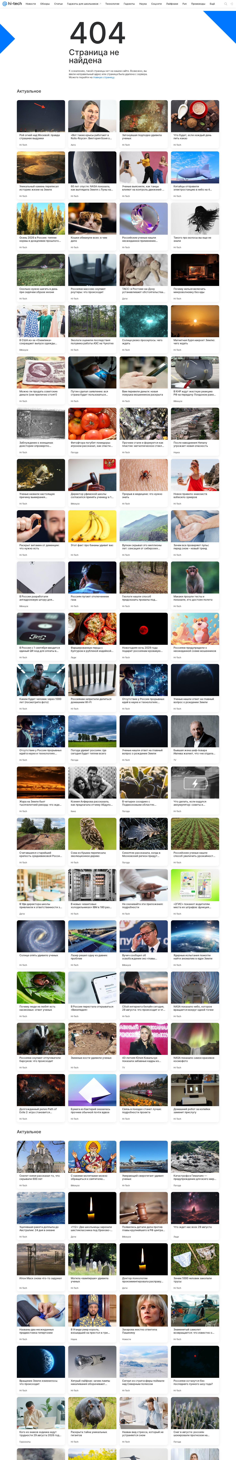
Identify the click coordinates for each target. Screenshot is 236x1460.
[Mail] (5, 4)
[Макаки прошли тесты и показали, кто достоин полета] (195, 585)
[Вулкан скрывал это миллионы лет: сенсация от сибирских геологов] (144, 534)
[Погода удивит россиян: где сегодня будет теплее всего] (92, 739)
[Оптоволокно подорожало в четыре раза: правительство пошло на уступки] (195, 1303)
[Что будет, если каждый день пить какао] (195, 124)
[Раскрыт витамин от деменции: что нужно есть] (41, 534)
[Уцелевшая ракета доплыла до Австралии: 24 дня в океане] (41, 1421)
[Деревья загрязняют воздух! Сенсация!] (92, 1252)
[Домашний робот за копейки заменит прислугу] (195, 1098)
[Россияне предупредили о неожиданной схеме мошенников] (195, 637)
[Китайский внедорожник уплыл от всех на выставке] (144, 1201)
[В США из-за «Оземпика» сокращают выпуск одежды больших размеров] (41, 329)
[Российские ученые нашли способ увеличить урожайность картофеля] (195, 842)
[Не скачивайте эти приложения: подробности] (144, 893)
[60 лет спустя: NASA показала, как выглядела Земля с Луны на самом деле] (92, 175)
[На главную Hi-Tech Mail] (14, 4)
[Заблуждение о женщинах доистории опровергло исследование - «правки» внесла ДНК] (41, 432)
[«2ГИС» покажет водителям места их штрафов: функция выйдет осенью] (195, 893)
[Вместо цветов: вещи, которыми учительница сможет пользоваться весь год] (92, 1149)
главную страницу (103, 77)
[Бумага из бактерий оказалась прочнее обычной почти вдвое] (92, 1098)
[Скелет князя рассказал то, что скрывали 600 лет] (41, 1370)
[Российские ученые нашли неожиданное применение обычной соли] (144, 227)
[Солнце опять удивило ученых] (41, 944)
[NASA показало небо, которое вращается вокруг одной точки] (195, 996)
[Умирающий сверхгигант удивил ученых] (144, 1370)
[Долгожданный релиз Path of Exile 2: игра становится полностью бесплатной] (41, 1098)
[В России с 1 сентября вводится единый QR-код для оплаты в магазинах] (41, 637)
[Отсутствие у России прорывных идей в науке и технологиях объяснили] (144, 688)
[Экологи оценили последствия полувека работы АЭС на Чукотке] (92, 329)
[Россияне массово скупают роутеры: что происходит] (92, 278)
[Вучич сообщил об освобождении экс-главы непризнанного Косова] (144, 944)
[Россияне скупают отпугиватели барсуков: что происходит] (41, 1047)
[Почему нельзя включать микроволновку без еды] (195, 278)
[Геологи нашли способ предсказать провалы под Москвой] (144, 585)
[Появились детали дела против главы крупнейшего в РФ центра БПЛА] (144, 1421)
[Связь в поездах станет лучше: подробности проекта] (144, 1098)
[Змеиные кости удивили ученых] (92, 1047)
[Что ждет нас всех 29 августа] (195, 1421)
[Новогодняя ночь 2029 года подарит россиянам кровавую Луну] (144, 637)
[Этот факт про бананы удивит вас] (92, 534)
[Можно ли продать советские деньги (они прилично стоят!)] (41, 380)
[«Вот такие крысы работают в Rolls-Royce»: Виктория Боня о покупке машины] (92, 124)
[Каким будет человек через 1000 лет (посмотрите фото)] (41, 688)
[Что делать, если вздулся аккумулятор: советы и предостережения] (195, 791)
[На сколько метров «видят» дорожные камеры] (144, 1149)
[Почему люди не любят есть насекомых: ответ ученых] (41, 996)
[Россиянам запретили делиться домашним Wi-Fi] (92, 688)
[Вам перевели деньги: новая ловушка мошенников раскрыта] (144, 380)
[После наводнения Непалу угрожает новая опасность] (195, 432)
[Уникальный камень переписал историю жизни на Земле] (41, 175)
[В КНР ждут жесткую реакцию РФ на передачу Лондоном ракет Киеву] (195, 380)
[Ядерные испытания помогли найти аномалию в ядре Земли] (195, 944)
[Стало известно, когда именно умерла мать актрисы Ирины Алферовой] (92, 1201)
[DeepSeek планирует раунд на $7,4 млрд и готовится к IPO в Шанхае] (144, 1303)
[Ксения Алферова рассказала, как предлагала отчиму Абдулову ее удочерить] (92, 791)
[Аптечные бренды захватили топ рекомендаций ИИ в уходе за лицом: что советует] (41, 1201)
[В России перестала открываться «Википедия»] (92, 996)
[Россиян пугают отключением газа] (92, 585)
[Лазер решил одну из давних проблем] (92, 944)
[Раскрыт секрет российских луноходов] (195, 1252)
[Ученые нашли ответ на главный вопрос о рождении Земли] (195, 688)
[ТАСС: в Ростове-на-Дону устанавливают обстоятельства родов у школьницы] (144, 278)
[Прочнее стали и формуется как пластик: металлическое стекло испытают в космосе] (144, 432)
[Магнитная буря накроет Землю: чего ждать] (195, 329)
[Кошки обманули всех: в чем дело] (92, 227)
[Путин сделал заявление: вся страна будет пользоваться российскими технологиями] (92, 380)
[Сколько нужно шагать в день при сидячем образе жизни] (41, 278)
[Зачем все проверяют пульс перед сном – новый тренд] (195, 534)
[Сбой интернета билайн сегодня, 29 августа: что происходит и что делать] (144, 996)
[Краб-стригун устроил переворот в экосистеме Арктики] (41, 1149)
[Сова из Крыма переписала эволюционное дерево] (92, 842)
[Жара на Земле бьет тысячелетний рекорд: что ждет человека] (41, 791)
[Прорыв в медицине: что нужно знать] (144, 483)
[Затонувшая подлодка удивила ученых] (144, 124)
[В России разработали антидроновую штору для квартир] (41, 585)
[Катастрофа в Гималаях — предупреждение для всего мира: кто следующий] (195, 1370)
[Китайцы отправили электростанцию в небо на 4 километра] (195, 175)
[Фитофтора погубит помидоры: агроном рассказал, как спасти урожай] (92, 432)
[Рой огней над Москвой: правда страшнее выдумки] (41, 124)
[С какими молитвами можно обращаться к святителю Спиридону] (92, 1370)
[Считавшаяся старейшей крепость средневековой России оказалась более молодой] (41, 842)
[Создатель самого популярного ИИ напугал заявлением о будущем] (41, 1252)
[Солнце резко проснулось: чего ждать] (144, 329)
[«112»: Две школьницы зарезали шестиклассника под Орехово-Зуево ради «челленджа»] (92, 1421)
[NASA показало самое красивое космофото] (195, 1047)
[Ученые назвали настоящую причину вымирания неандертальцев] (41, 483)
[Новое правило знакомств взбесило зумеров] (195, 483)
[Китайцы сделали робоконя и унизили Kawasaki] (92, 1303)
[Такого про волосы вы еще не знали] (195, 227)
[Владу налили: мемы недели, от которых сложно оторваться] (195, 1149)
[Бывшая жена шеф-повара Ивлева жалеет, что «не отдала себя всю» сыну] (195, 739)
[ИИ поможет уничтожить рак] (41, 1303)
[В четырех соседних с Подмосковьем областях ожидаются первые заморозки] (144, 791)
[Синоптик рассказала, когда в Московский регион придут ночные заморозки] (144, 842)
